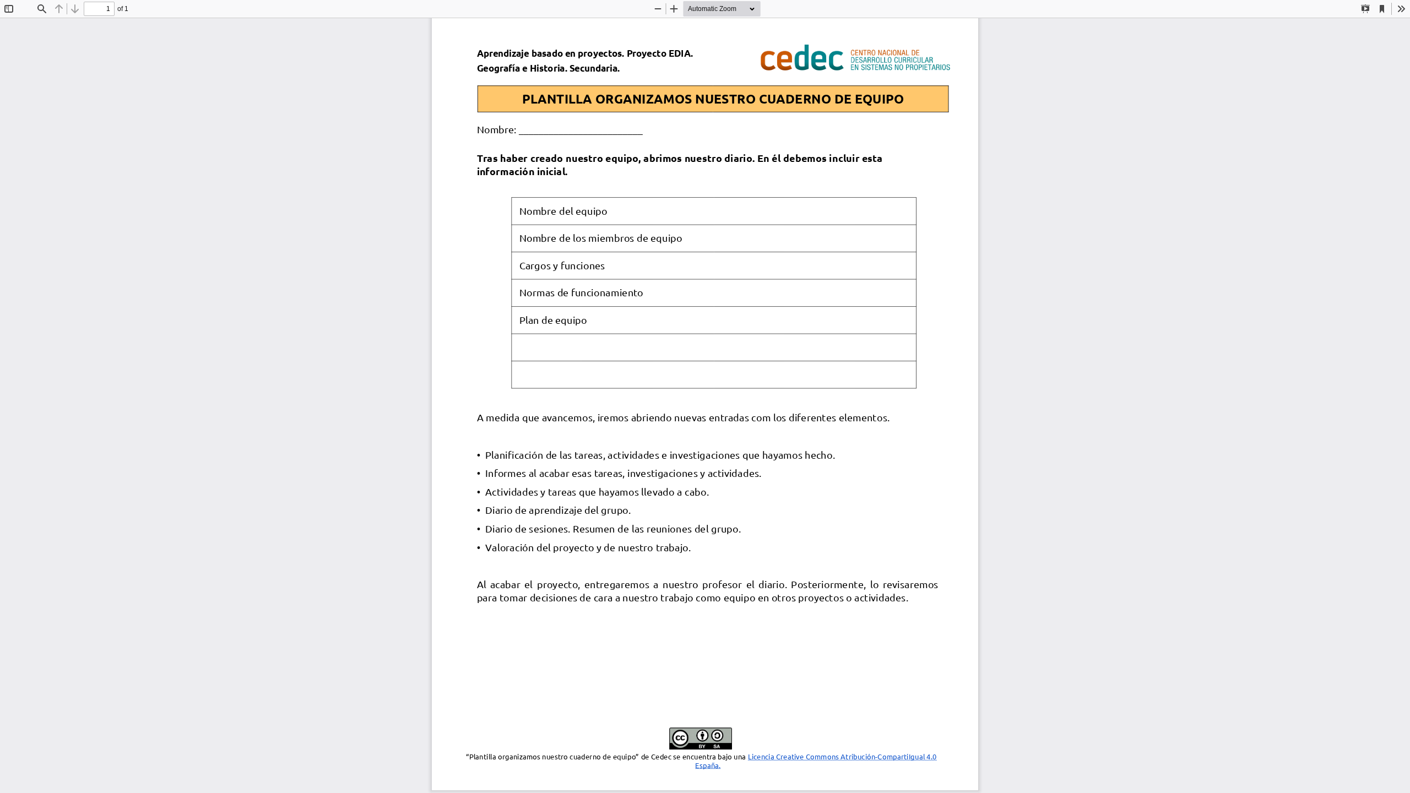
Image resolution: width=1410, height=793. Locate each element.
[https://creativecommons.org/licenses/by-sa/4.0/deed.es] (589, 765)
